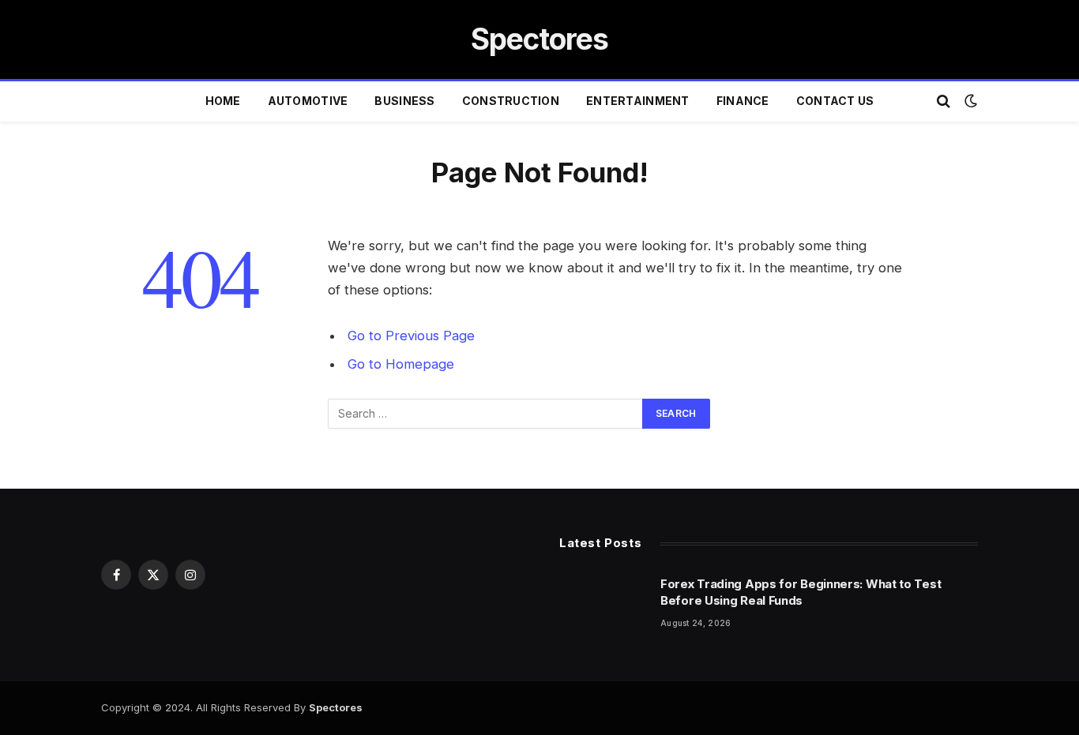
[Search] (943, 101)
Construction (510, 100)
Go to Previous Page (411, 335)
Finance (742, 100)
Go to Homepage (401, 364)
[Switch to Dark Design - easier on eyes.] (969, 101)
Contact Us (835, 100)
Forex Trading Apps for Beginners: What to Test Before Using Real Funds (800, 592)
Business (404, 100)
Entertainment (638, 100)
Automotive (308, 100)
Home (223, 100)
